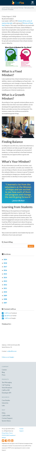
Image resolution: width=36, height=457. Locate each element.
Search (31, 246)
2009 (5, 295)
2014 (5, 277)
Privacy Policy (5, 433)
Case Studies (6, 400)
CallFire (6, 313)
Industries (5, 403)
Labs (3, 405)
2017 (5, 267)
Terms (10, 433)
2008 (5, 299)
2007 (5, 303)
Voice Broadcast (7, 387)
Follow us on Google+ (8, 357)
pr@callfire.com (11, 351)
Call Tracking (6, 385)
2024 (5, 259)
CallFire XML (6, 415)
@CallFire (7, 315)
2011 (5, 288)
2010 (5, 292)
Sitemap (4, 437)
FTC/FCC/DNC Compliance (8, 435)
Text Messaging (7, 382)
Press (3, 375)
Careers (4, 370)
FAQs (3, 413)
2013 (5, 281)
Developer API (6, 393)
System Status (6, 421)
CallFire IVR (6, 390)
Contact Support (7, 418)
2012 (5, 285)
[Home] (18, 2)
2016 (5, 270)
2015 (5, 274)
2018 (5, 263)
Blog (3, 372)
